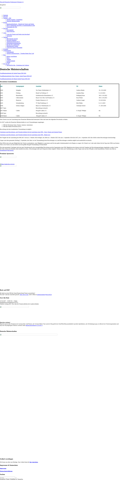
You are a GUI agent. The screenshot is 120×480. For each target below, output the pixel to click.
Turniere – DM (7, 18)
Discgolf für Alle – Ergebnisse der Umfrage (18, 65)
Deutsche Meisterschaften (13, 21)
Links (4, 33)
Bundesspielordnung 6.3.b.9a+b (34, 325)
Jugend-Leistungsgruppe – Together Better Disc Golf (20, 53)
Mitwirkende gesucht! (12, 38)
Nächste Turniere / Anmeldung (14, 19)
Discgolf (5, 16)
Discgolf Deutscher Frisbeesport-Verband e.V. (12, 2)
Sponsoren (9, 35)
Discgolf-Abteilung (11, 40)
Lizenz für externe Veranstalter (14, 47)
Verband (5, 37)
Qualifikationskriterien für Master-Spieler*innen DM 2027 (15, 79)
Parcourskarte (10, 30)
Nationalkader (10, 52)
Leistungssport (7, 50)
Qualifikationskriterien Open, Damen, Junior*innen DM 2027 (16, 76)
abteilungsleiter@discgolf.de (44, 294)
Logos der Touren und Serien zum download (18, 34)
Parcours (5, 28)
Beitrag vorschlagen (12, 56)
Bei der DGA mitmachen (13, 44)
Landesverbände (11, 61)
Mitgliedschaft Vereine (12, 46)
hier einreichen (34, 462)
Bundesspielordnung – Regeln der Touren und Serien (20, 24)
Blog (4, 55)
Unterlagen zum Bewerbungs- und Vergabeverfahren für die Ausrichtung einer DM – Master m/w (25, 135)
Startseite (5, 15)
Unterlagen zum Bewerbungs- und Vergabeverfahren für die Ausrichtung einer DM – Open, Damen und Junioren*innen (31, 132)
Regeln (5, 22)
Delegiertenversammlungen (14, 43)
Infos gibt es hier (24, 294)
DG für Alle (6, 63)
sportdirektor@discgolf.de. (7, 150)
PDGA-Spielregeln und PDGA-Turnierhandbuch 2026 (21, 25)
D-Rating (5, 49)
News (8, 58)
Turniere (9, 59)
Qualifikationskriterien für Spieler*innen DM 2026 (13, 73)
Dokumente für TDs (12, 27)
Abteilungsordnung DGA (13, 41)
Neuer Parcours (11, 31)
